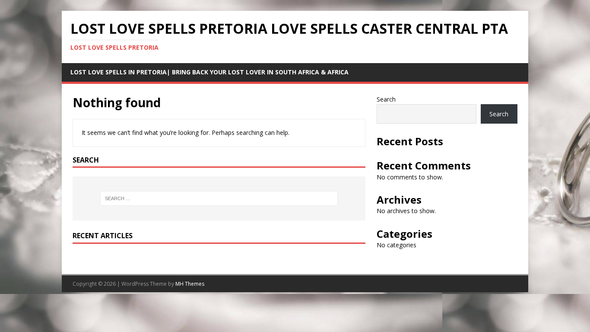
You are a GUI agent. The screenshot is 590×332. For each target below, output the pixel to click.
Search (386, 99)
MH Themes (189, 283)
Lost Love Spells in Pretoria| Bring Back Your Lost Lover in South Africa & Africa (209, 72)
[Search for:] (219, 198)
